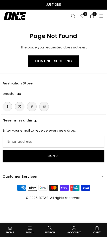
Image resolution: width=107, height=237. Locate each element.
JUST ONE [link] (53, 5)
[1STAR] (15, 16)
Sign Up (53, 156)
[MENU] (101, 16)
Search (49, 232)
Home (10, 232)
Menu (30, 232)
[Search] (73, 16)
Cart (97, 232)
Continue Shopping (53, 61)
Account (74, 232)
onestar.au (12, 93)
